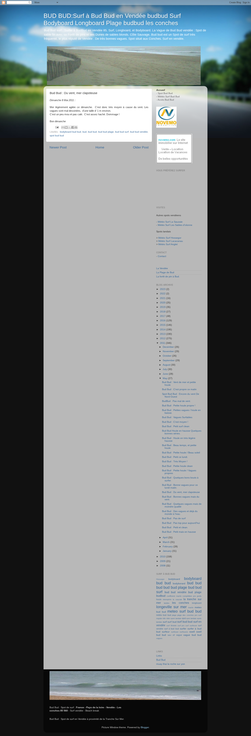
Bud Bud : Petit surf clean (175, 426)
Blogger (145, 727)
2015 (163, 325)
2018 (163, 311)
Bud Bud (160, 660)
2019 (163, 307)
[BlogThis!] (66, 127)
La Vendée (162, 268)
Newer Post (58, 147)
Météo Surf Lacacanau (170, 241)
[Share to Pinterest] (76, 127)
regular (159, 618)
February (168, 546)
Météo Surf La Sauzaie (170, 222)
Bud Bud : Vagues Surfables (177, 417)
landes (166, 603)
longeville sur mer (171, 607)
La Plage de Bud (165, 272)
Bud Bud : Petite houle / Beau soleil (181, 452)
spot (184, 618)
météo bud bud (163, 615)
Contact (162, 256)
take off (171, 635)
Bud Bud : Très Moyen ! (174, 461)
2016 (163, 320)
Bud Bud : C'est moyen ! (175, 422)
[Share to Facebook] (72, 127)
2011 (163, 343)
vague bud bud (192, 635)
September (169, 360)
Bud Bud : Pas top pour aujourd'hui (181, 523)
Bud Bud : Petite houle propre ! (178, 405)
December (169, 347)
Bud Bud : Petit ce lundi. (175, 457)
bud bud (92, 132)
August (167, 365)
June (166, 374)
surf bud (172, 622)
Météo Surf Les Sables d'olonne (175, 225)
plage (174, 615)
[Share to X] (69, 127)
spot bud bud (57, 135)
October (167, 356)
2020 (163, 302)
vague (179, 635)
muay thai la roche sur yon (170, 664)
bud (84, 132)
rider (168, 618)
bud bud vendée (139, 132)
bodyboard (174, 579)
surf (165, 622)
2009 (163, 561)
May (165, 378)
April (165, 537)
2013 (163, 334)
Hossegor (160, 579)
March (166, 542)
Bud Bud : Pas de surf (174, 518)
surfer (183, 628)
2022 (163, 293)
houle (159, 599)
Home (99, 147)
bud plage (194, 592)
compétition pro (189, 596)
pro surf (198, 615)
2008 (163, 565)
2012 (163, 338)
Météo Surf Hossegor (169, 238)
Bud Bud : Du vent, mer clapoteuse (181, 492)
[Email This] (63, 127)
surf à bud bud (171, 629)
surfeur (166, 631)
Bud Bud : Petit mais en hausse (179, 532)
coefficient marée (174, 596)
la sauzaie (177, 599)
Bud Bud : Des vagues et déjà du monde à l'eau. (180, 512)
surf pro (181, 626)
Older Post (141, 147)
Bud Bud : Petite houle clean (177, 466)
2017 (163, 316)
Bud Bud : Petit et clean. (175, 527)
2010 (163, 556)
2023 (163, 289)
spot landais (191, 618)
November (169, 351)
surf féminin (171, 626)
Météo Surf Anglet (168, 244)
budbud (160, 595)
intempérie (167, 599)
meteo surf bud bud (184, 611)
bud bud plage (106, 132)
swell (192, 631)
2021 (163, 298)
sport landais (176, 618)
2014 (163, 329)
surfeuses (184, 632)
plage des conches (185, 615)
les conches (180, 602)
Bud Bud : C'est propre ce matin (179, 389)
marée (190, 607)
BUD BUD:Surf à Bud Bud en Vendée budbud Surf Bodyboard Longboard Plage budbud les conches (112, 19)
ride (164, 618)
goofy (199, 596)
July (165, 369)
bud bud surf (122, 132)
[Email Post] (56, 127)
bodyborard (179, 583)
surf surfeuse (191, 626)
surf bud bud (184, 621)
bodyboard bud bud (70, 132)
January (167, 551)
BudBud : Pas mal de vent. (176, 401)
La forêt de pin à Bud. (168, 276)
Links (159, 656)
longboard (196, 603)
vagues (159, 638)
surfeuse (174, 632)
